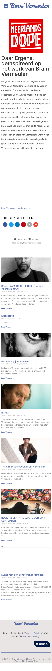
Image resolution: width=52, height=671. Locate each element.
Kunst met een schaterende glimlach (22, 574)
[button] (6, 6)
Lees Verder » (6, 308)
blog (25, 243)
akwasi (19, 243)
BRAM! (5, 412)
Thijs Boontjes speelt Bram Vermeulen (23, 466)
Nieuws (35, 239)
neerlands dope (34, 243)
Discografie (7, 315)
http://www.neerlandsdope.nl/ (16, 208)
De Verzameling (31, 636)
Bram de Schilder (33, 633)
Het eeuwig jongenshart (15, 361)
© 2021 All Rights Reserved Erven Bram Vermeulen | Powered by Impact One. (26, 660)
